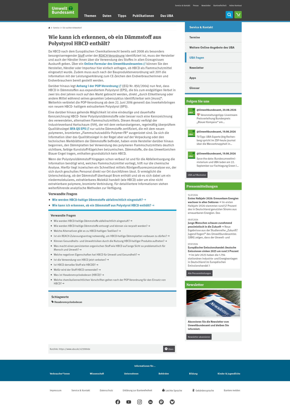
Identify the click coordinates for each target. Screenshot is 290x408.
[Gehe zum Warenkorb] (238, 14)
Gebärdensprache (205, 390)
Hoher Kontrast (235, 5)
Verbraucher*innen (60, 373)
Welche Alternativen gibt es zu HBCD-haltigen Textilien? (86, 231)
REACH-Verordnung (112, 55)
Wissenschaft (97, 373)
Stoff (81, 55)
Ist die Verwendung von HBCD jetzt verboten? (80, 259)
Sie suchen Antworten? (72, 27)
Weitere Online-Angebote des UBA (211, 47)
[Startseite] (63, 10)
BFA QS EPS (78, 128)
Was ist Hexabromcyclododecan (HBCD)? (77, 275)
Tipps (122, 15)
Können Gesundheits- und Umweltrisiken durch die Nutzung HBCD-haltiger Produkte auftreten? (109, 241)
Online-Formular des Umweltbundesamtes (113, 63)
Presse (196, 5)
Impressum (55, 390)
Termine (194, 37)
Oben (170, 349)
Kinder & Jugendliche (229, 373)
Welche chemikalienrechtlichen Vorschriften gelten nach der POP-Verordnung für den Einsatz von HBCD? (110, 281)
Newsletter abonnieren (199, 336)
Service (56, 27)
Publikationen (143, 15)
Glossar (194, 88)
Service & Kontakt (182, 5)
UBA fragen (196, 57)
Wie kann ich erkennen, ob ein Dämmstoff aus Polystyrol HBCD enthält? (101, 205)
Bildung (193, 373)
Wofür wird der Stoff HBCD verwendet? (76, 269)
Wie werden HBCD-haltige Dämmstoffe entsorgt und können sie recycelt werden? (100, 226)
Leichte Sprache (174, 390)
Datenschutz (106, 390)
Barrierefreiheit (219, 5)
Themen (90, 15)
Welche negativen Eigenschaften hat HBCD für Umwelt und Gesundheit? (95, 254)
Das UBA (166, 15)
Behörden (164, 373)
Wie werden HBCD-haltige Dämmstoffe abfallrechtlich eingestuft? (97, 199)
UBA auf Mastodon (197, 174)
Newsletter (206, 5)
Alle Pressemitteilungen (199, 273)
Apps (192, 77)
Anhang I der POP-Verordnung (97, 85)
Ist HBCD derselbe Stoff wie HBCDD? (75, 264)
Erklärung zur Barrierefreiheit (137, 390)
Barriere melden (232, 390)
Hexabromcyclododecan (68, 302)
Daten (107, 15)
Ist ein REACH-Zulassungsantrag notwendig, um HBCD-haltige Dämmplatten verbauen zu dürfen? (110, 236)
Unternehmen (131, 373)
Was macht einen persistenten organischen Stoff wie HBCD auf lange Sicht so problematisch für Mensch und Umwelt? (109, 247)
